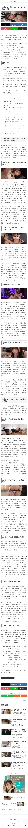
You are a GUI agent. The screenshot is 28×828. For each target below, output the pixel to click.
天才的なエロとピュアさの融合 (12, 115)
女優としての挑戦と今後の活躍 (12, 131)
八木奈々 (18, 678)
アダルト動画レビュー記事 (8, 678)
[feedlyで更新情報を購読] (7, 696)
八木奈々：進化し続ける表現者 (12, 133)
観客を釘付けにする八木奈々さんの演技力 (14, 117)
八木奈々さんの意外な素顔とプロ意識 (13, 128)
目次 (12, 98)
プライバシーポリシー (20, 821)
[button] (22, 28)
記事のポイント (8, 101)
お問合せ (14, 823)
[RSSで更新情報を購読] (20, 696)
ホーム (7, 821)
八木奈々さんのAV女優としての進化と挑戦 (13, 119)
